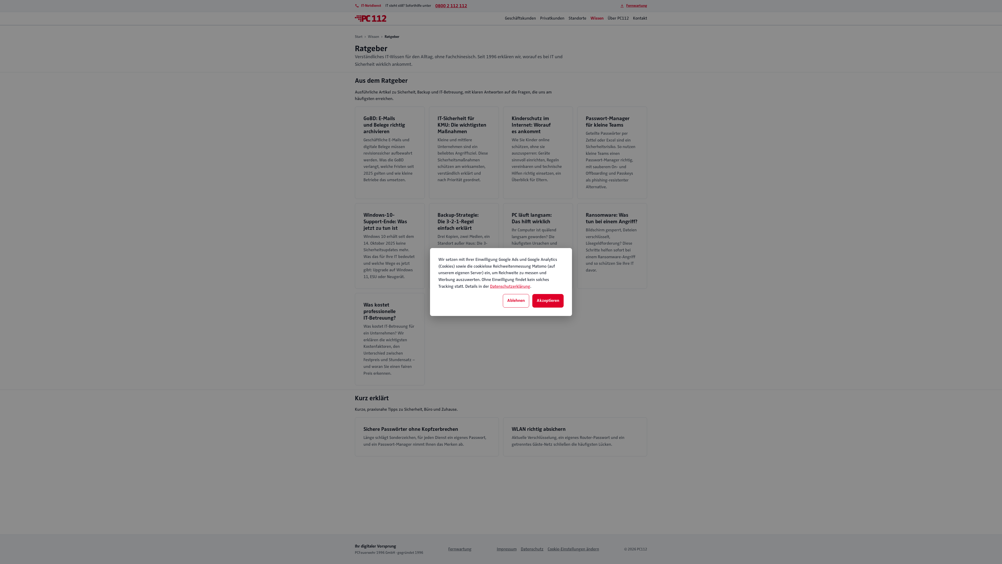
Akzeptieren (548, 300)
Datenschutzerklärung (510, 286)
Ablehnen (516, 300)
